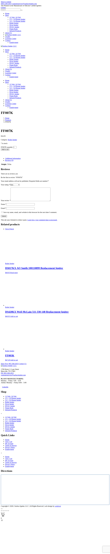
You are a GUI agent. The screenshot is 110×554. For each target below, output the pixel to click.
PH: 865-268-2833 (7, 373)
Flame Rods (13, 65)
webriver (58, 506)
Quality (7, 71)
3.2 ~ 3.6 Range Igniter (17, 57)
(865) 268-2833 (6, 4)
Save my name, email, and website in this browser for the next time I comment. (30, 212)
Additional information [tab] (13, 158)
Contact (7, 75)
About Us (8, 69)
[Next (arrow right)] (4, 512)
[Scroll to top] (2, 508)
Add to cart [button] (14, 316)
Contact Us (22, 364)
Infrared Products (15, 67)
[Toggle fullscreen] (4, 510)
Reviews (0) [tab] (9, 160)
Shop (7, 52)
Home (7, 50)
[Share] (6, 510)
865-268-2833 (14, 364)
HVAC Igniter (14, 63)
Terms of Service (11, 445)
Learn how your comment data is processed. (42, 220)
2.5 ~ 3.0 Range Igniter (17, 55)
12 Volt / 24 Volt (15, 54)
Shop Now (4, 364)
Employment (13, 77)
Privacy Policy (10, 447)
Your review (6, 200)
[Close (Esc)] (8, 510)
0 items (3, 7)
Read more (14, 273)
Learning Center (10, 73)
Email (3, 208)
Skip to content (6, 2)
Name (3, 204)
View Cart (8, 442)
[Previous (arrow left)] (2, 512)
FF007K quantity (7, 147)
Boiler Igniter (13, 59)
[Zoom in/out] (2, 510)
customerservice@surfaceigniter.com (24, 4)
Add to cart (5, 149)
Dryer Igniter (13, 61)
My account (9, 443)
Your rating (5, 185)
